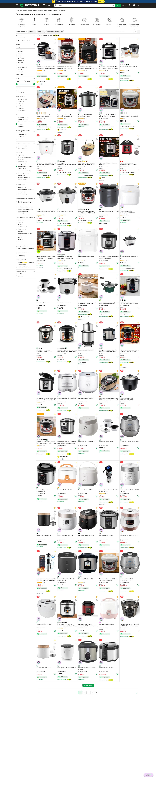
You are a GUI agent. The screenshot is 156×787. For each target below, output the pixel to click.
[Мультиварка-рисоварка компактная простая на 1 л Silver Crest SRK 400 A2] (46, 382)
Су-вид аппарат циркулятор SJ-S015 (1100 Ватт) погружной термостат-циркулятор (46, 579)
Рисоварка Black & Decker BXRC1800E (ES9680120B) (127, 399)
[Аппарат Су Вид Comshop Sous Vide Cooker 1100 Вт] (109, 474)
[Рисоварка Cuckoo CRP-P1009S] (88, 519)
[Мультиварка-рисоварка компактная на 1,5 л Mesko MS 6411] (109, 240)
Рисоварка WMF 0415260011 (85, 350)
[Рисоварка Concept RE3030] (46, 651)
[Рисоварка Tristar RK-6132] (109, 519)
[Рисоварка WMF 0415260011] (88, 334)
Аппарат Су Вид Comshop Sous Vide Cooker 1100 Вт (109, 490)
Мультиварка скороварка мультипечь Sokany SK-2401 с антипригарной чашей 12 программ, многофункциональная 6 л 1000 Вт (46, 351)
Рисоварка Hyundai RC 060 (44, 302)
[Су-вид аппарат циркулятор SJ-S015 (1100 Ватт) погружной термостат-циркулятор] (46, 562)
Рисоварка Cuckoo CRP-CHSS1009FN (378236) (126, 579)
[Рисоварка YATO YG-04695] (67, 286)
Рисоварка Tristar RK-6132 (106, 535)
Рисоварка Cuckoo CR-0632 (106, 624)
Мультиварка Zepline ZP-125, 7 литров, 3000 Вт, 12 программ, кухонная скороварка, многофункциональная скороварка (108, 115)
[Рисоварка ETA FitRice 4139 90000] (67, 651)
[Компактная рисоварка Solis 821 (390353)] (88, 651)
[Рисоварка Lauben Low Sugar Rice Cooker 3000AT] (67, 562)
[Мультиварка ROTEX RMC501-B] (130, 51)
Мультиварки (62, 10)
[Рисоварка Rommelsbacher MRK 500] (109, 195)
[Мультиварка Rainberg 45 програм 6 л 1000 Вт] (109, 147)
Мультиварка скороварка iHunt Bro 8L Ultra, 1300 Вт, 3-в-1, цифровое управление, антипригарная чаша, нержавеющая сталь (46, 67)
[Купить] (54, 73)
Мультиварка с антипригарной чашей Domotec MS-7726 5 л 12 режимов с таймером (86, 212)
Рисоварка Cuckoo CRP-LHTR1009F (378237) (129, 490)
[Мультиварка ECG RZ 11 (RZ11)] (67, 195)
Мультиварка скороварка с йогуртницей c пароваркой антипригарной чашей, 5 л (64, 257)
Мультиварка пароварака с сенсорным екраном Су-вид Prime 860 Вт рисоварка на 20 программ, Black (87, 67)
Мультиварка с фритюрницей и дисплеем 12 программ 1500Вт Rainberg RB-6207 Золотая (86, 164)
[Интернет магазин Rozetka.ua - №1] (30, 5)
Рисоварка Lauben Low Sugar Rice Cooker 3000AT (66, 579)
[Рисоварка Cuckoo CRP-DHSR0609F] (130, 425)
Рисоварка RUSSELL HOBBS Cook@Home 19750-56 (85, 115)
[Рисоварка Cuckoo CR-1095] (88, 474)
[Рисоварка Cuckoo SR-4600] (109, 651)
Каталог (48, 5)
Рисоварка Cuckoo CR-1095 (85, 489)
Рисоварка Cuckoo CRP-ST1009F (66, 535)
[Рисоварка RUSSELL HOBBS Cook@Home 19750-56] (88, 99)
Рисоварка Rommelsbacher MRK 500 (109, 211)
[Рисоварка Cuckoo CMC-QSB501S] (130, 519)
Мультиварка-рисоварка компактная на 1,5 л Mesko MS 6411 (109, 257)
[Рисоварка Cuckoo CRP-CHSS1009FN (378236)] (130, 562)
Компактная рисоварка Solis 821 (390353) (86, 668)
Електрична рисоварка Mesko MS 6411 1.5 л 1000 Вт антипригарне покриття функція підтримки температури (108, 351)
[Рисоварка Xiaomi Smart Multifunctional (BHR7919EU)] (130, 195)
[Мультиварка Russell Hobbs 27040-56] (130, 240)
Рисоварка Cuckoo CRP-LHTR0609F (66, 398)
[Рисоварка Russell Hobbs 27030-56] (46, 195)
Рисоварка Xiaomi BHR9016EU (86, 256)
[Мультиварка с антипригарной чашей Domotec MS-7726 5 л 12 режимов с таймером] (88, 195)
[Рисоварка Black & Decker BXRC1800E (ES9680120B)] (130, 382)
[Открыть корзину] (138, 5)
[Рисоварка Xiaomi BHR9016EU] (88, 240)
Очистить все (32, 31)
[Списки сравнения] (134, 5)
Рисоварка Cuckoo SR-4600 (106, 667)
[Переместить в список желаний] (54, 39)
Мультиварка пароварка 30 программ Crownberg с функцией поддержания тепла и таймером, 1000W (129, 303)
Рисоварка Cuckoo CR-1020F (44, 624)
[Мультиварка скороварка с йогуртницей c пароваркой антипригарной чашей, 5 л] (67, 240)
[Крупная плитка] (135, 31)
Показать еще (19, 74)
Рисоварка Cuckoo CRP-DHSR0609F (129, 441)
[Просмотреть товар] (37, 64)
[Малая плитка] (138, 31)
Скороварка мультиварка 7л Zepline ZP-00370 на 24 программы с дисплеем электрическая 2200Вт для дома (46, 257)
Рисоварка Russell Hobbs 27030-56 (46, 211)
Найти (118, 5)
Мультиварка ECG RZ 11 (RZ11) (65, 211)
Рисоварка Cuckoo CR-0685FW (86, 441)
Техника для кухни (53, 10)
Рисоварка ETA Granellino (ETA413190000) (43, 490)
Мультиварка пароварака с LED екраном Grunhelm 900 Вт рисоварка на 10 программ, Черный (66, 67)
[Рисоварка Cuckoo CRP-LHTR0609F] (67, 382)
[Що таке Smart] (59, 35)
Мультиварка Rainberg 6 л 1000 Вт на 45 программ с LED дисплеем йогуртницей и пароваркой (66, 442)
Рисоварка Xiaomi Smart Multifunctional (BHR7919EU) (127, 212)
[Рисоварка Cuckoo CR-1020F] (46, 608)
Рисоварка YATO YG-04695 (64, 302)
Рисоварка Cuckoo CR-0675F (86, 398)
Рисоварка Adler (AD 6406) (85, 578)
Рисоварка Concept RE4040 (44, 535)
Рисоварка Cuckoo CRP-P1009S (86, 535)
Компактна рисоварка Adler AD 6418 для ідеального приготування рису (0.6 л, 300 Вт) (46, 164)
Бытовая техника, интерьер (25, 10)
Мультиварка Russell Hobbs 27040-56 (129, 257)
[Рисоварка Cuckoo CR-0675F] (88, 382)
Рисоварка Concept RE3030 (44, 667)
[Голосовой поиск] (113, 5)
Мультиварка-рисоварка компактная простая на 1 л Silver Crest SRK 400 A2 (46, 399)
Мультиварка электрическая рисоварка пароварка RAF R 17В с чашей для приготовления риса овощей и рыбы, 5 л (66, 625)
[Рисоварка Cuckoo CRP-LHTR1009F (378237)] (130, 474)
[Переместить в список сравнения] (54, 42)
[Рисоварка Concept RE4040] (46, 519)
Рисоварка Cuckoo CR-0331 (64, 489)
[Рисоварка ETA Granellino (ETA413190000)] (46, 474)
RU (123, 5)
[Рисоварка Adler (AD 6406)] (88, 562)
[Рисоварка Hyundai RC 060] (46, 286)
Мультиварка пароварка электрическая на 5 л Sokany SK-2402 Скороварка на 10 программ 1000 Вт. (129, 164)
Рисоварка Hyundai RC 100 (106, 441)
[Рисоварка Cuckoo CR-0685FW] (88, 425)
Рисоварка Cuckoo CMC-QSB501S (129, 535)
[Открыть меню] (17, 5)
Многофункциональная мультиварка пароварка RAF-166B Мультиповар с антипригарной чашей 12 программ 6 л (67, 351)
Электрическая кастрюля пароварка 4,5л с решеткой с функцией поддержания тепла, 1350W (109, 303)
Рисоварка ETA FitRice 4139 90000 (66, 667)
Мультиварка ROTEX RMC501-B (128, 66)
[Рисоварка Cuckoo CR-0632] (109, 608)
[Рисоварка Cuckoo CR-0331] (67, 474)
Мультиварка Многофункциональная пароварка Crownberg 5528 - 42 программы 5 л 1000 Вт (67, 164)
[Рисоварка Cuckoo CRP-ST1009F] (67, 519)
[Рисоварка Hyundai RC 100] (109, 425)
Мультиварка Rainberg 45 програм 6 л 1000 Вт (108, 164)
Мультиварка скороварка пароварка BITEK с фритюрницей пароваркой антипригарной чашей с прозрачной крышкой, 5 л (108, 399)
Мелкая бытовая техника (40, 10)
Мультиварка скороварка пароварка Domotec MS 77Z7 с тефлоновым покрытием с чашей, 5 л (129, 115)
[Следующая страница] (136, 692)
